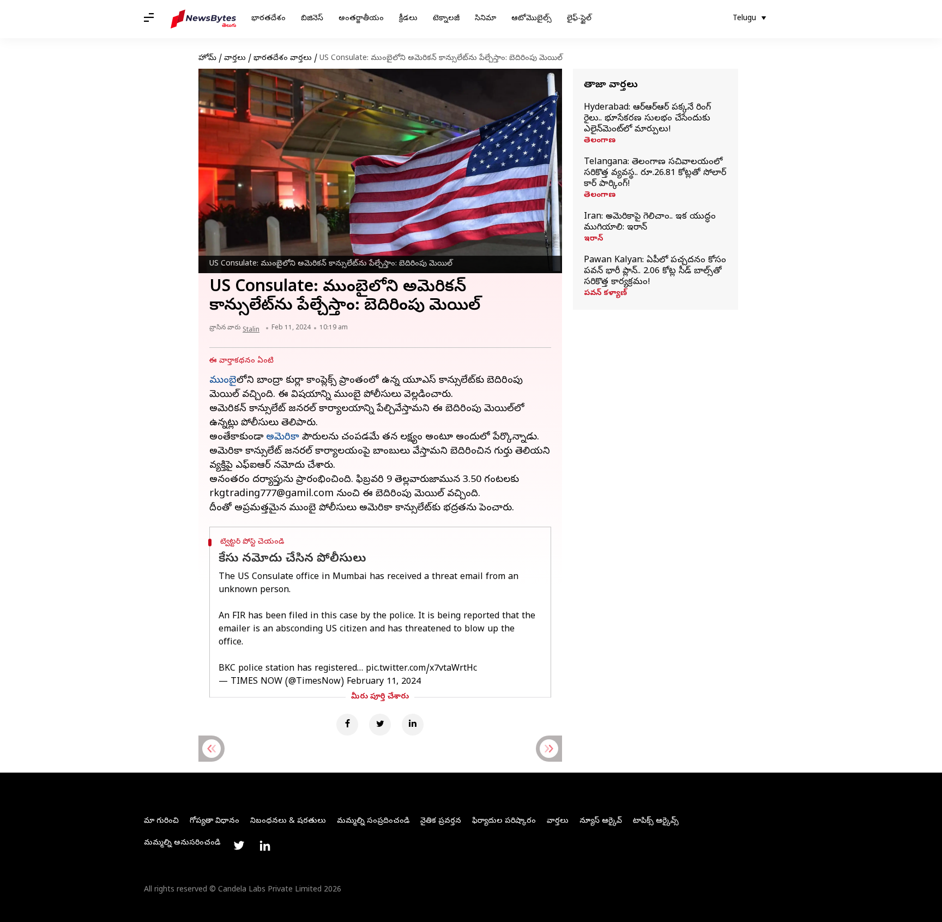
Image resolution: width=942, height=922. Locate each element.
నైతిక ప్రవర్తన (440, 821)
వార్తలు (235, 58)
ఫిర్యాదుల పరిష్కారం (504, 821)
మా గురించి (161, 821)
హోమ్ (207, 58)
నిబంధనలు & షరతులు (288, 821)
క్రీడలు (408, 19)
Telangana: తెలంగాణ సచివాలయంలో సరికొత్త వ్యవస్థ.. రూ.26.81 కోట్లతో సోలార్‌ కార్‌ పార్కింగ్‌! (655, 173)
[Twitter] (380, 725)
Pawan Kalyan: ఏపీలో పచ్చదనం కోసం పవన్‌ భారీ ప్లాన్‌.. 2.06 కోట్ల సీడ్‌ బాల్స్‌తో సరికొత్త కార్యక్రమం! (655, 271)
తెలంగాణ (599, 141)
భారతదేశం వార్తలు (282, 58)
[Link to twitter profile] (239, 845)
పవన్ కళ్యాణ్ (605, 294)
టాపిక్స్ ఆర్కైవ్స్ (656, 821)
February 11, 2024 (384, 682)
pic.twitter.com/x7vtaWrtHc (421, 669)
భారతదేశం (268, 19)
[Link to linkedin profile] (265, 845)
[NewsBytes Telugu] (203, 19)
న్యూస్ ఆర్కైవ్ (600, 821)
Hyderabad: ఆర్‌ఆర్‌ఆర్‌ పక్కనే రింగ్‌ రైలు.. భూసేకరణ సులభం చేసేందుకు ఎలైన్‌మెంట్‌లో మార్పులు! (647, 119)
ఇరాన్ (593, 239)
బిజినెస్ (312, 19)
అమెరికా (282, 437)
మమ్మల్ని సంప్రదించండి (373, 821)
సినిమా (485, 19)
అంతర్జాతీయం (361, 19)
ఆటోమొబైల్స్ (531, 19)
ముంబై (223, 381)
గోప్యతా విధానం (214, 821)
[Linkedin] (413, 725)
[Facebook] (347, 725)
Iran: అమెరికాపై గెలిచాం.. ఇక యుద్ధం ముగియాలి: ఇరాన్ (650, 222)
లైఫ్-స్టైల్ (579, 19)
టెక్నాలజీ (446, 19)
